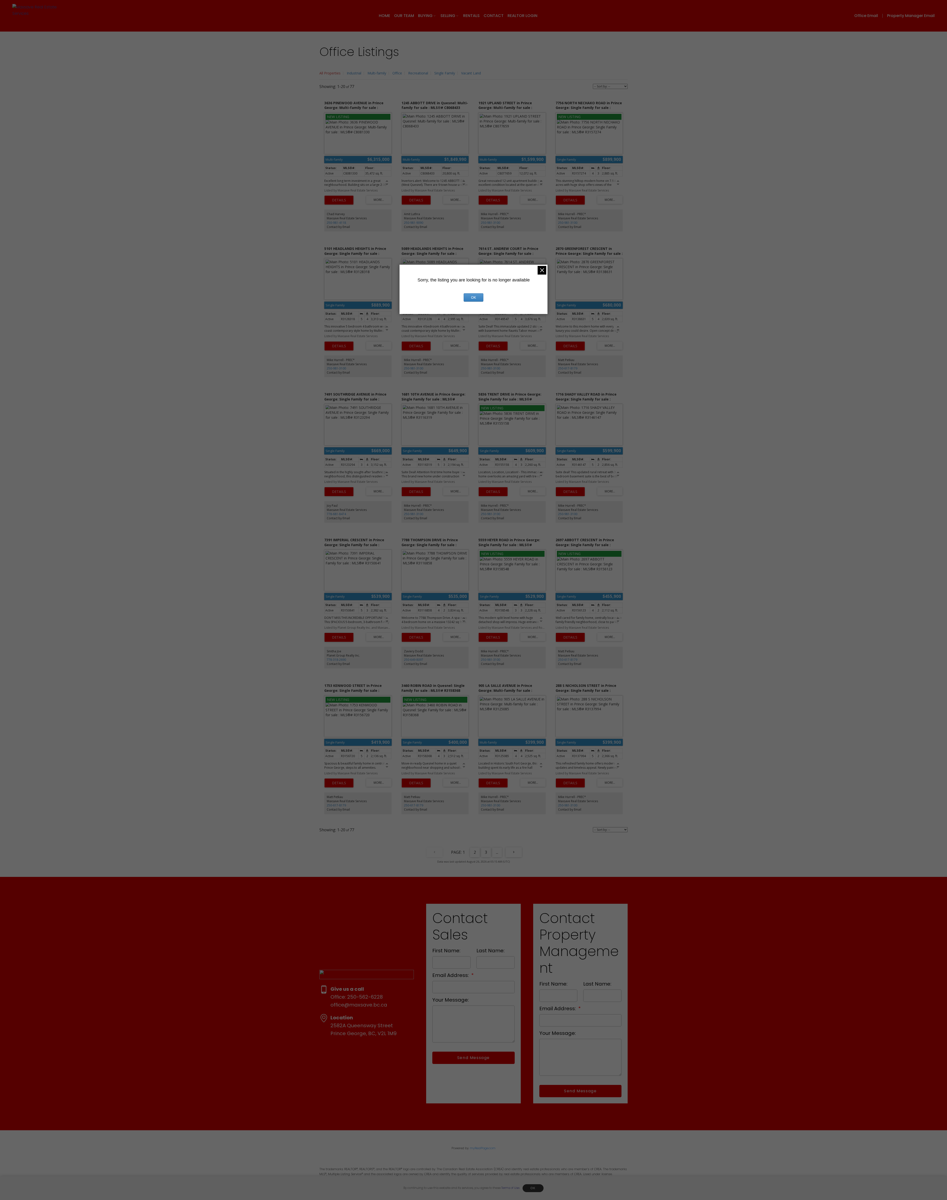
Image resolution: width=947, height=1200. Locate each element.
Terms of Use (510, 1188)
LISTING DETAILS (339, 200)
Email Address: (451, 975)
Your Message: (450, 999)
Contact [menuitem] (494, 15)
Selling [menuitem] (447, 15)
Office (397, 73)
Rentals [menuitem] (471, 15)
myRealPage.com (482, 1148)
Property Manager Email (911, 15)
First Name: (446, 950)
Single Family (444, 73)
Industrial (354, 73)
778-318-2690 (336, 660)
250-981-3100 (490, 223)
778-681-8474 (336, 514)
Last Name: (490, 950)
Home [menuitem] (384, 15)
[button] (869, 15)
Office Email (866, 15)
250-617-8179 (567, 368)
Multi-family (376, 73)
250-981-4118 (336, 223)
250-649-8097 (413, 660)
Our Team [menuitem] (404, 15)
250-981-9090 (413, 223)
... (497, 852)
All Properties (330, 73)
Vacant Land (471, 73)
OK (532, 1188)
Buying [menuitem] (425, 15)
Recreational (418, 73)
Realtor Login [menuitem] (522, 15)
